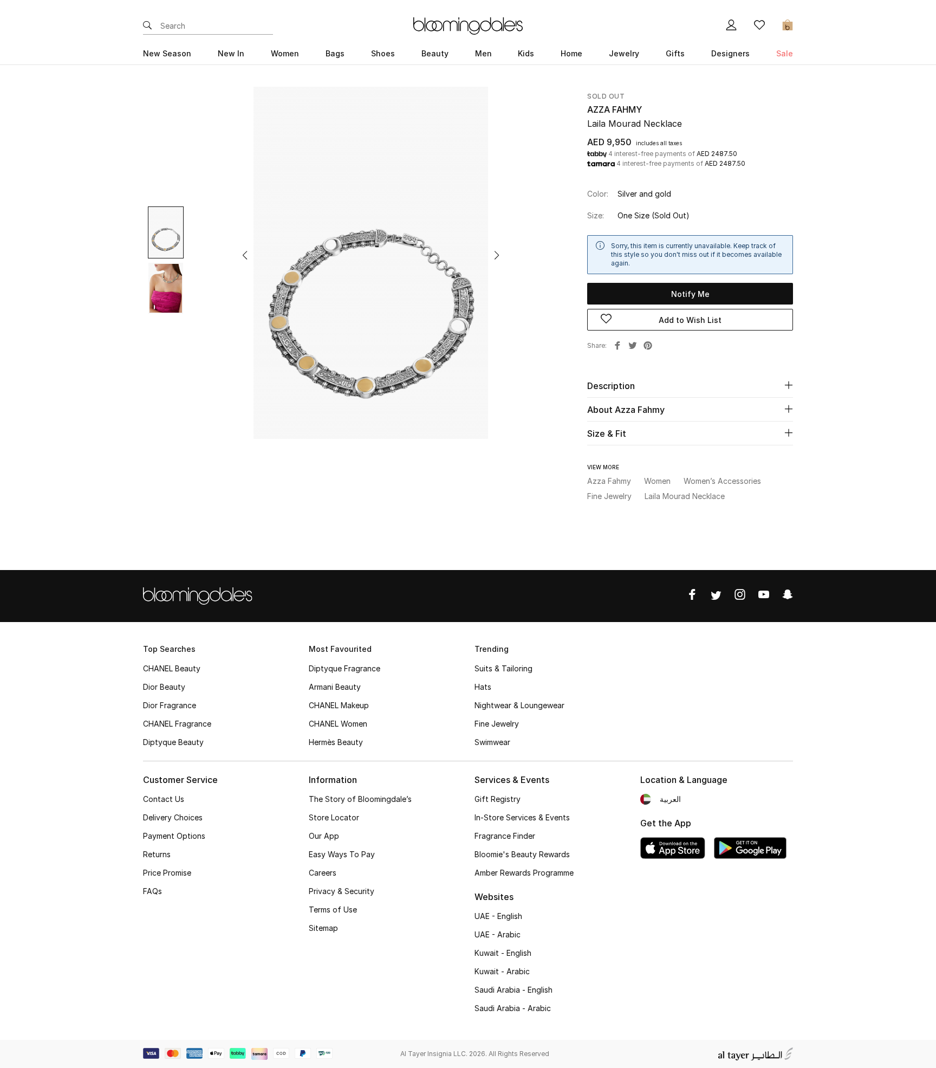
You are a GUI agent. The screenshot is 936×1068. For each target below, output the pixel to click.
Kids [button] (526, 53)
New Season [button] (167, 53)
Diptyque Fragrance (344, 668)
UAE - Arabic (497, 934)
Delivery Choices (173, 817)
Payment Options (174, 835)
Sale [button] (784, 53)
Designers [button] (730, 53)
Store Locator (334, 817)
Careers (322, 872)
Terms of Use (333, 909)
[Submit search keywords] (147, 26)
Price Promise (167, 872)
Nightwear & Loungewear (519, 705)
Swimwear (492, 742)
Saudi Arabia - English (513, 989)
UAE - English (498, 916)
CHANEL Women (338, 723)
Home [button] (571, 53)
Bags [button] (335, 53)
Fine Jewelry (496, 723)
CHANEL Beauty (171, 668)
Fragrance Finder (504, 835)
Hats (482, 686)
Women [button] (285, 53)
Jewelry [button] (624, 53)
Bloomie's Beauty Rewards (522, 854)
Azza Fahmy (614, 109)
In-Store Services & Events (522, 817)
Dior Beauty (164, 686)
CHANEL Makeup (339, 705)
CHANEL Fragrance (177, 723)
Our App (324, 835)
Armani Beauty (335, 686)
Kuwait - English (502, 952)
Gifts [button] (675, 53)
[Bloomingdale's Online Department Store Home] (468, 25)
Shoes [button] (383, 53)
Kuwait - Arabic (502, 971)
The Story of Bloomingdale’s (360, 799)
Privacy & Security (341, 891)
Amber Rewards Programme (524, 872)
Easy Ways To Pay (342, 854)
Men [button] (483, 53)
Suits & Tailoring (503, 668)
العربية (670, 799)
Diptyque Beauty (173, 742)
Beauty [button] (434, 53)
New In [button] (231, 53)
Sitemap (323, 928)
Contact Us (163, 799)
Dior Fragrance (169, 705)
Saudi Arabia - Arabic (512, 1008)
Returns (157, 854)
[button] (244, 255)
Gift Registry (497, 799)
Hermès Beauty (336, 742)
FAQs (152, 891)
